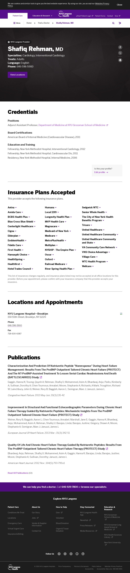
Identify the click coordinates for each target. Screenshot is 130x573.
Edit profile (99, 172)
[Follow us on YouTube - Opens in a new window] (77, 553)
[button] (119, 5)
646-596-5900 (25, 66)
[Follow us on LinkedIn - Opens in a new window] (83, 553)
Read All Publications (20, 473)
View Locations (17, 75)
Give (116, 16)
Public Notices (96, 566)
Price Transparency (64, 566)
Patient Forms (100, 16)
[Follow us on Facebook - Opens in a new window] (59, 553)
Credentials (23, 112)
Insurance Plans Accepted (41, 192)
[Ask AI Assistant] (120, 23)
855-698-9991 (117, 569)
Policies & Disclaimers (81, 566)
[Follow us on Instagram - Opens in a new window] (71, 553)
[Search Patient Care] (113, 23)
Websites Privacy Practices (113, 566)
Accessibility (89, 569)
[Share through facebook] (120, 47)
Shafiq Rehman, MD (65, 23)
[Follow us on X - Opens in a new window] (65, 553)
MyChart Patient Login (83, 16)
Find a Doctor (44, 23)
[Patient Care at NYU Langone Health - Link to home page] (64, 13)
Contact (110, 16)
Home (29, 23)
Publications (24, 357)
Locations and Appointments (45, 302)
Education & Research (41, 16)
